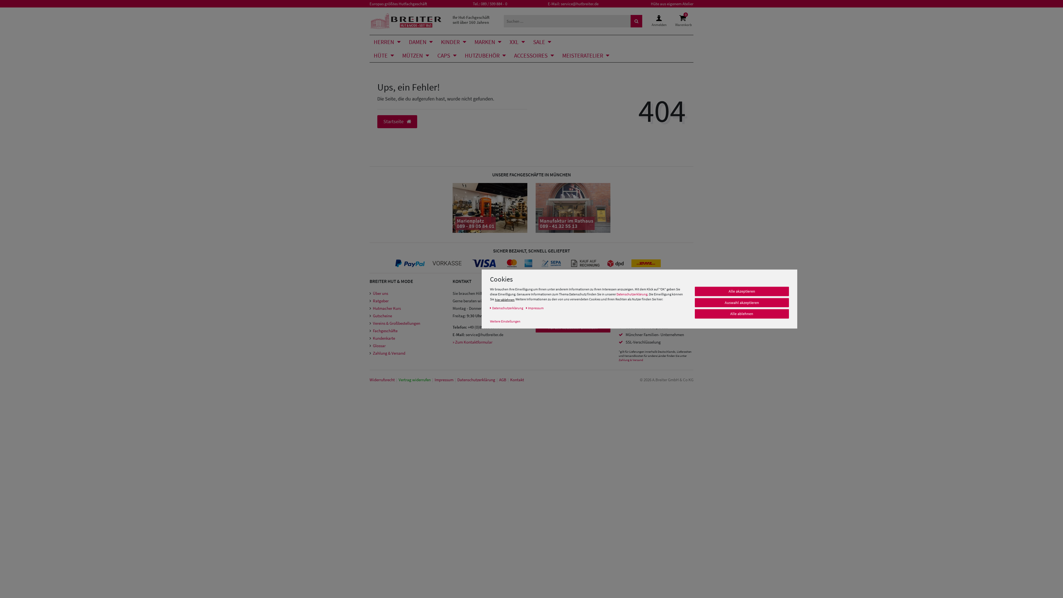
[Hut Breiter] (406, 21)
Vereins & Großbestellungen (396, 323)
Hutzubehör (482, 55)
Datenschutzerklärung (631, 294)
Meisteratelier (582, 55)
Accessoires (531, 55)
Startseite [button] (394, 121)
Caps (443, 55)
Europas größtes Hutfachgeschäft (398, 3)
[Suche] (636, 21)
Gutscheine (382, 315)
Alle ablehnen (741, 313)
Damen (418, 42)
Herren (384, 42)
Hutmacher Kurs (387, 308)
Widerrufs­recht (382, 379)
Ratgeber (381, 300)
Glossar (379, 345)
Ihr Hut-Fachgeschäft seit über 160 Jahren (471, 20)
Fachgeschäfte (385, 330)
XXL (514, 42)
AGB (502, 379)
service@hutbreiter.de (579, 3)
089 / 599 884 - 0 (494, 3)
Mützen (412, 55)
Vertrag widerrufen (415, 379)
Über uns (380, 293)
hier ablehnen (505, 300)
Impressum (444, 379)
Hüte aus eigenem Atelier (672, 3)
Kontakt (517, 379)
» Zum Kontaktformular (472, 342)
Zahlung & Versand (389, 353)
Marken (484, 42)
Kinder (450, 42)
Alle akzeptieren (742, 291)
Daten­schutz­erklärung (476, 379)
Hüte (381, 55)
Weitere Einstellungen (505, 321)
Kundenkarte (384, 338)
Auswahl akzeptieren (742, 302)
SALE (539, 42)
